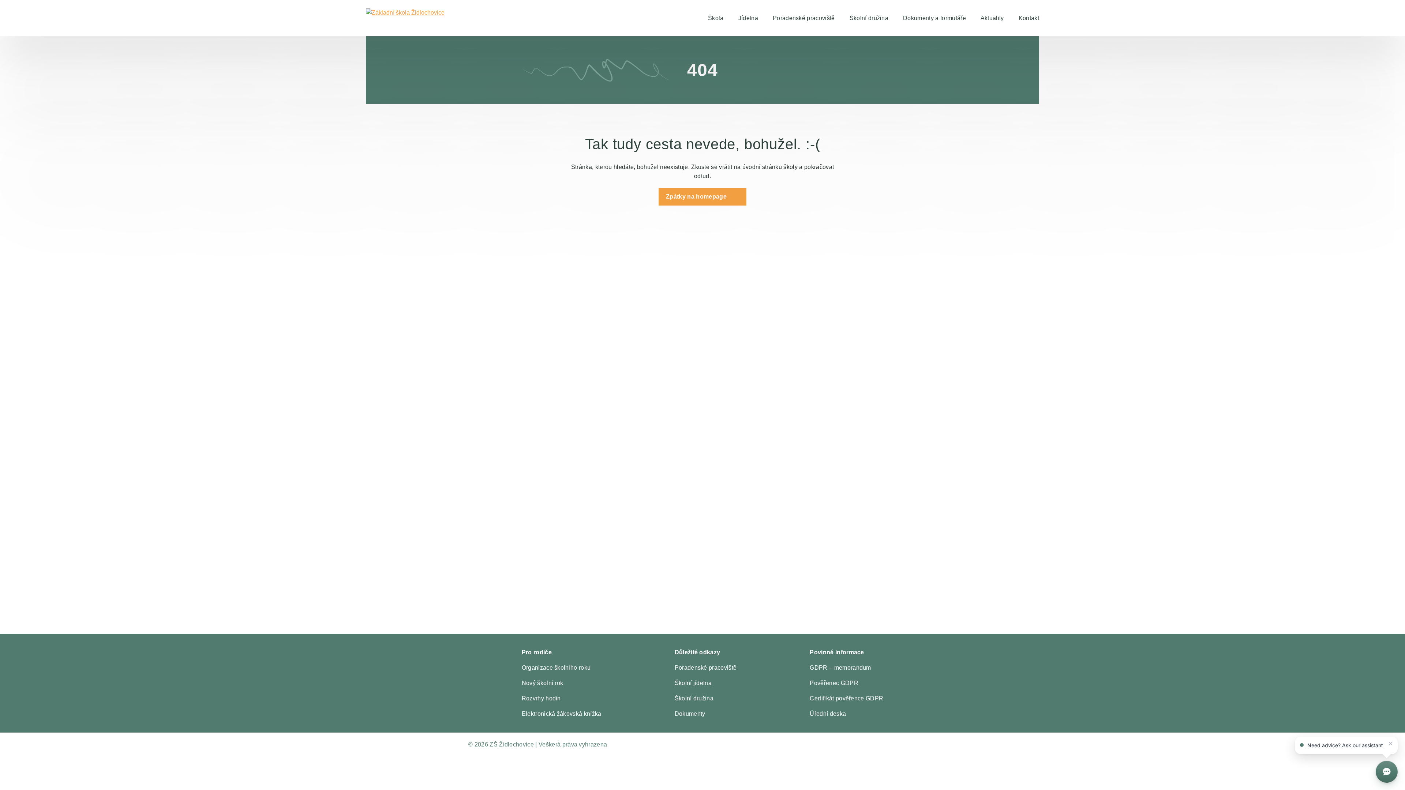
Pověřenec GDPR (834, 683)
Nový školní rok (542, 683)
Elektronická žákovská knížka (562, 714)
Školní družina (869, 18)
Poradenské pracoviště (804, 18)
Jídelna (748, 18)
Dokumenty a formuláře (934, 18)
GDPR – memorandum (840, 668)
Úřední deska (828, 714)
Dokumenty (690, 714)
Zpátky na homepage (696, 196)
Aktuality (992, 18)
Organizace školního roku (556, 668)
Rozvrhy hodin (541, 698)
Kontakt (1029, 18)
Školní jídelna (693, 683)
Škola (716, 18)
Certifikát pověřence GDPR (846, 698)
